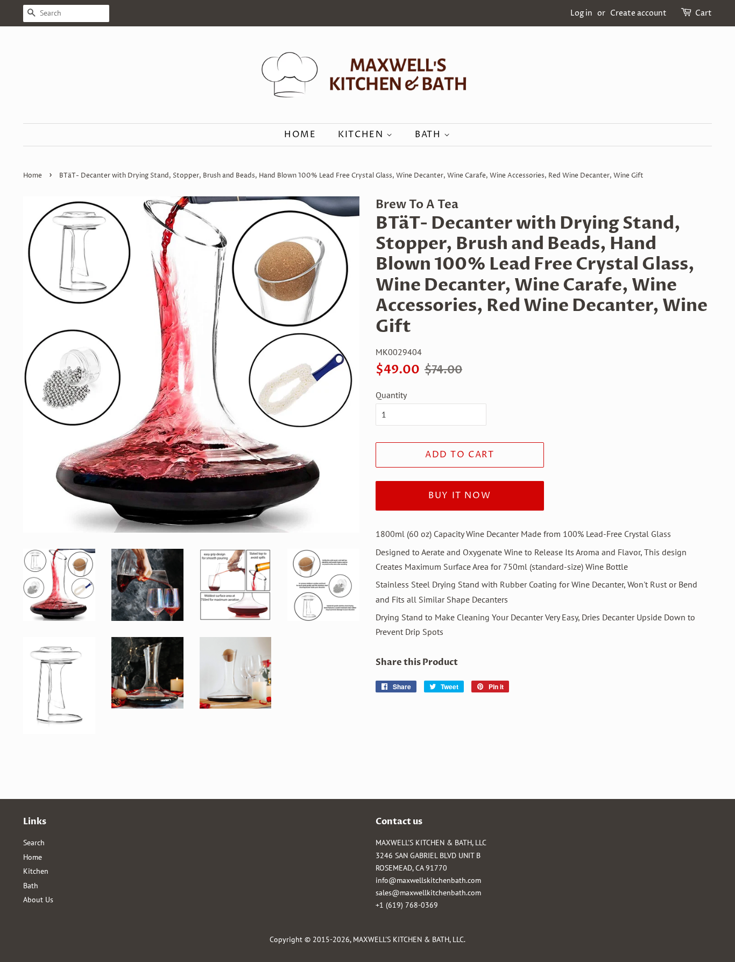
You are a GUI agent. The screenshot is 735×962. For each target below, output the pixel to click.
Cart (703, 13)
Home (300, 134)
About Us (38, 899)
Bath (429, 134)
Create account (638, 13)
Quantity (391, 395)
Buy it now (459, 495)
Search (34, 842)
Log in (581, 13)
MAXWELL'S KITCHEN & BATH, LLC (408, 939)
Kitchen (362, 134)
